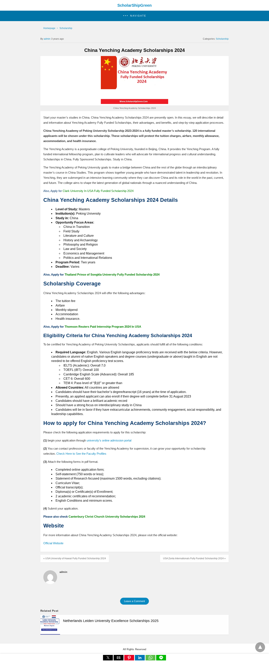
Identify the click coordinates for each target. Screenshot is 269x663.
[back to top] (260, 647)
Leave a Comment (134, 601)
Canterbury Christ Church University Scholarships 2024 (107, 516)
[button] (134, 16)
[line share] (161, 659)
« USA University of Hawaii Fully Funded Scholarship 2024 (74, 558)
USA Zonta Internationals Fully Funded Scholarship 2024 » (194, 558)
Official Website (53, 543)
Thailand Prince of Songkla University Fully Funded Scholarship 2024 (112, 274)
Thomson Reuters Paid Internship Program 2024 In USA (103, 326)
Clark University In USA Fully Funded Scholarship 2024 (98, 191)
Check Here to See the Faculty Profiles (81, 453)
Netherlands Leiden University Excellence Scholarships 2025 (111, 621)
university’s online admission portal (109, 440)
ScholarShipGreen (134, 5)
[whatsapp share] (151, 659)
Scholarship (65, 28)
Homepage (49, 28)
